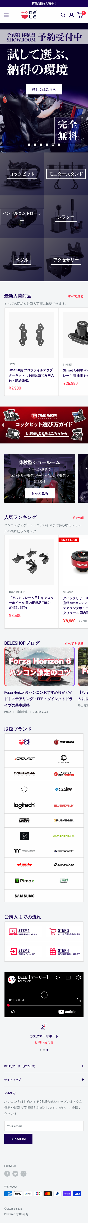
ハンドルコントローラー (22, 216)
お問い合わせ (44, 1042)
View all (78, 517)
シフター (66, 217)
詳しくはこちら (44, 89)
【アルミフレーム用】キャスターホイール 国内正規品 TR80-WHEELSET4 (31, 603)
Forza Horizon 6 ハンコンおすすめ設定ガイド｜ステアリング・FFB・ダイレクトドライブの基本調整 (38, 698)
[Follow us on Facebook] (7, 1174)
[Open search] (63, 15)
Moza (12, 364)
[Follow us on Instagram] (23, 1174)
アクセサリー (66, 260)
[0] (80, 15)
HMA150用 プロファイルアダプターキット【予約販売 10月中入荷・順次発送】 (31, 375)
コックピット (22, 174)
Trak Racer (17, 592)
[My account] (71, 15)
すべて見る (76, 296)
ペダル (22, 260)
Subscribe (18, 1139)
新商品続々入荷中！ (44, 3)
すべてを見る (74, 643)
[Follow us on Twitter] (15, 1174)
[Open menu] (6, 15)
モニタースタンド (66, 174)
